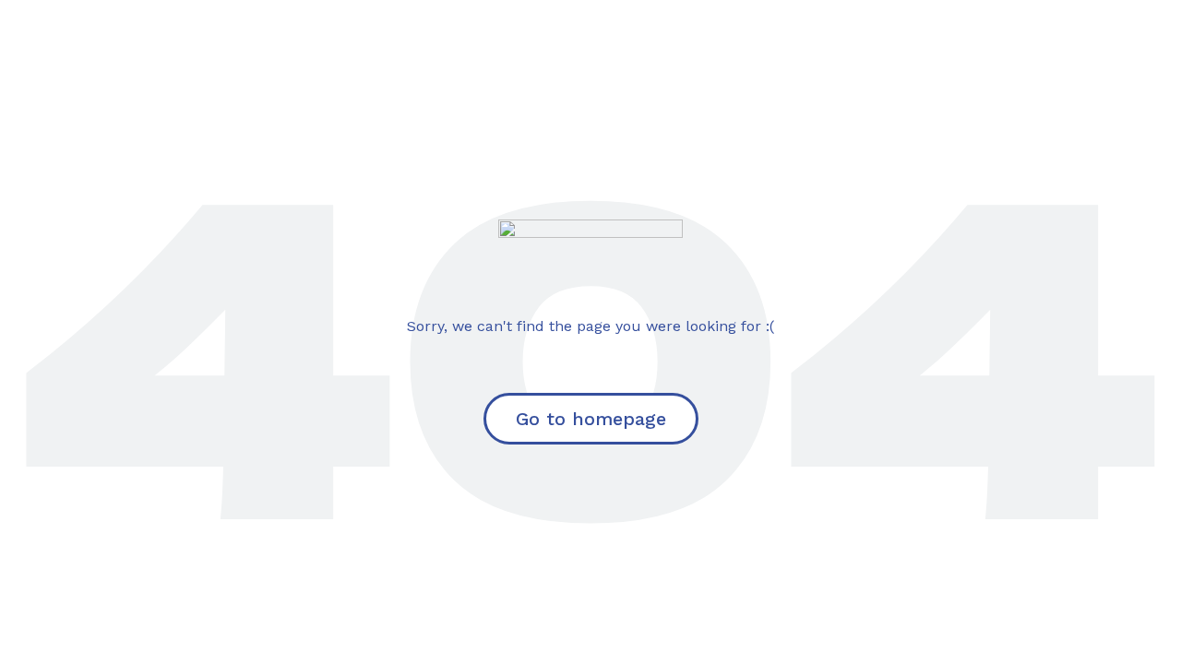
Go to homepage (591, 419)
